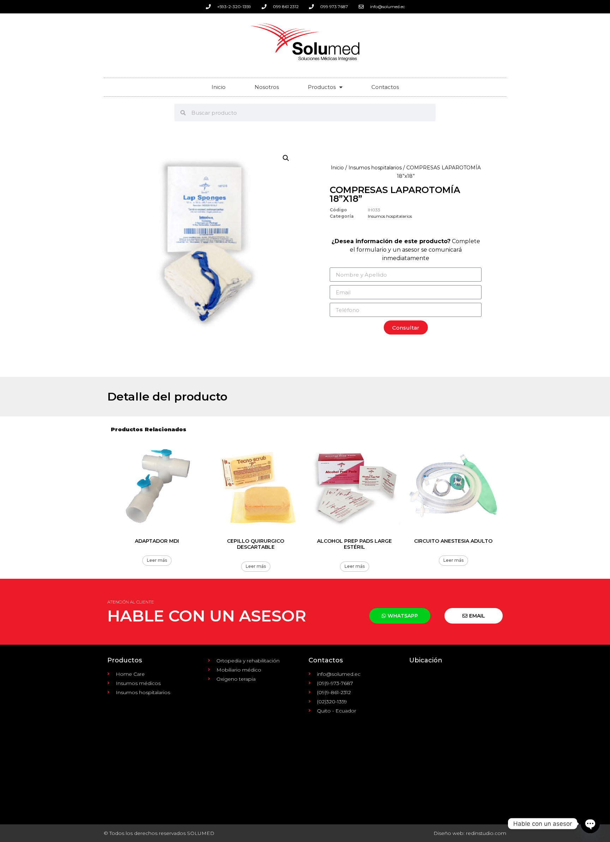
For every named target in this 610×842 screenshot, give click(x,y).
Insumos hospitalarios (375, 167)
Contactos (385, 87)
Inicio (218, 87)
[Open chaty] (590, 823)
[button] (286, 158)
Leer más (157, 560)
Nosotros (267, 87)
